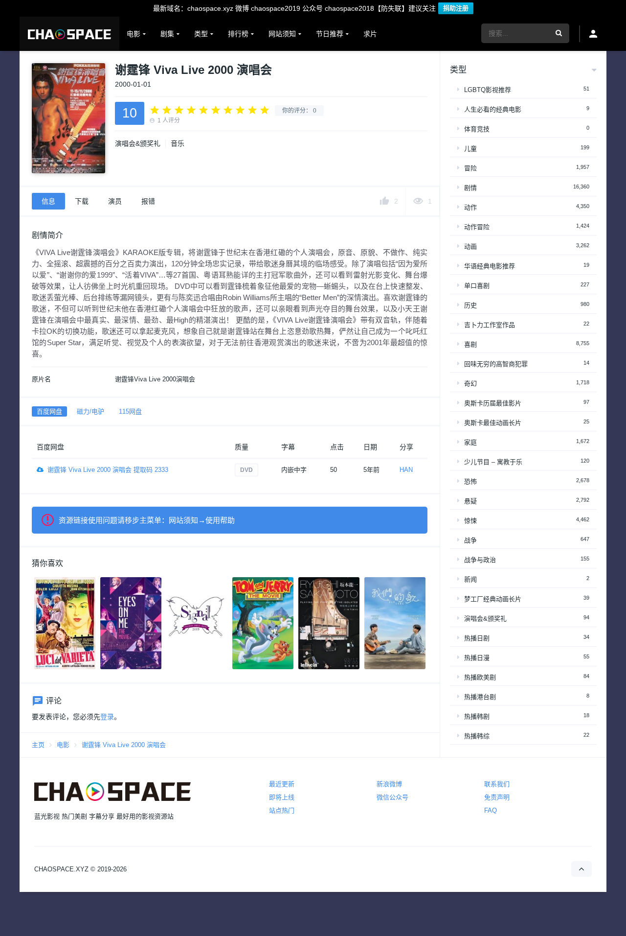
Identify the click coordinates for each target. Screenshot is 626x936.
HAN (406, 469)
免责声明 (497, 797)
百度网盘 (49, 411)
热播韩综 (477, 736)
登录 (107, 717)
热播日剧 (477, 638)
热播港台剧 (480, 697)
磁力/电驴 (90, 411)
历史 (470, 305)
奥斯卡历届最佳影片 (492, 403)
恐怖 (470, 481)
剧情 (470, 187)
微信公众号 (392, 797)
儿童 (470, 148)
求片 (370, 34)
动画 (470, 246)
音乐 (177, 143)
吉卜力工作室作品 (489, 324)
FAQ (490, 810)
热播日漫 (477, 657)
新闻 (470, 579)
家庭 (470, 442)
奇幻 (470, 383)
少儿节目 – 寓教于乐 (493, 462)
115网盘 (130, 411)
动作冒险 (477, 227)
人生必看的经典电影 (492, 109)
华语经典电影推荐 (489, 266)
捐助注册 (456, 8)
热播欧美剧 (480, 677)
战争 (470, 540)
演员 (115, 201)
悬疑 (470, 501)
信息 (48, 201)
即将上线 (281, 797)
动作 (470, 207)
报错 (148, 201)
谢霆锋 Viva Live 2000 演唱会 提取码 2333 (107, 469)
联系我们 (497, 784)
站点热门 (281, 810)
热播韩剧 (477, 716)
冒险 (470, 168)
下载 (82, 201)
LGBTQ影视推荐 (487, 90)
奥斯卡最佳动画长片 (492, 422)
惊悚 (470, 520)
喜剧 (470, 344)
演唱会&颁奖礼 (137, 143)
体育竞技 (477, 129)
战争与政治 (480, 559)
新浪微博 (389, 784)
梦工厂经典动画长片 (492, 599)
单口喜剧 (477, 285)
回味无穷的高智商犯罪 (496, 364)
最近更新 (281, 784)
